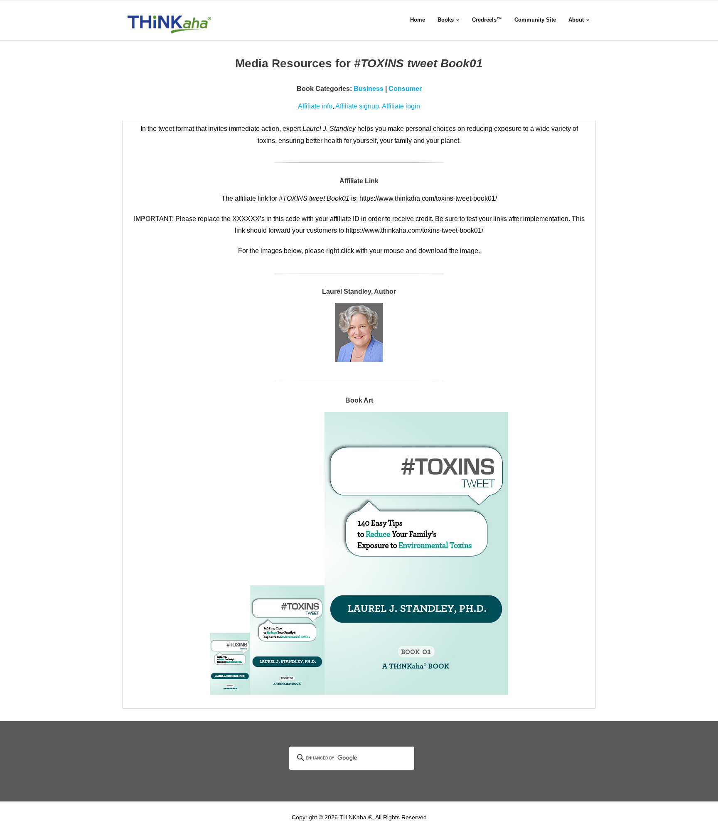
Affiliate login (401, 106)
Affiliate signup (357, 106)
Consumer (405, 88)
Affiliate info (315, 106)
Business (369, 88)
